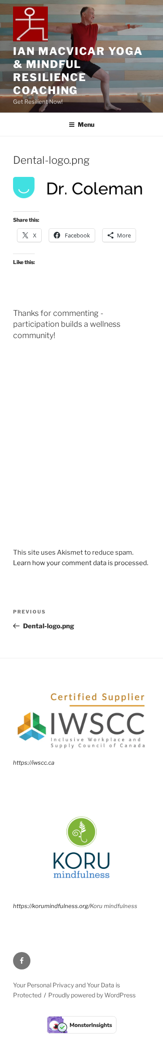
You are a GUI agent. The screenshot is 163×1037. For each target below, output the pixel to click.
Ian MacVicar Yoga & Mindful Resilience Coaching (78, 71)
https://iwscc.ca (33, 762)
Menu (86, 124)
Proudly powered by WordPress (92, 995)
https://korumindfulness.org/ (51, 905)
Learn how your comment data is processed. (80, 563)
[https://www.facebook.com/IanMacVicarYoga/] (21, 960)
